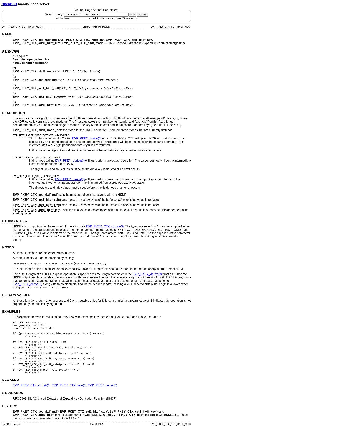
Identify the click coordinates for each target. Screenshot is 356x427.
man (132, 14)
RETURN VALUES (16, 295)
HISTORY (9, 406)
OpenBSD (9, 4)
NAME (7, 34)
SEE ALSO (10, 380)
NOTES (8, 247)
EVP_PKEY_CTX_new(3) (69, 385)
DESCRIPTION (13, 113)
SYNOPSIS (10, 50)
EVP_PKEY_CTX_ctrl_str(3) (105, 226)
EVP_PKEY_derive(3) (86, 138)
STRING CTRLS (14, 221)
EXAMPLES (11, 311)
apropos (142, 14)
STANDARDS (12, 393)
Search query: (54, 14)
